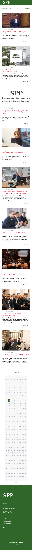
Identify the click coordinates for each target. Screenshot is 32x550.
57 (6, 395)
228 (14, 450)
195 (12, 439)
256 (25, 458)
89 (6, 405)
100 (14, 408)
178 (9, 434)
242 (9, 455)
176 (25, 431)
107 (12, 411)
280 (25, 465)
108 (14, 411)
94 (20, 405)
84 (14, 403)
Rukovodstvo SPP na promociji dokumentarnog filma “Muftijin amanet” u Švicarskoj (15, 273)
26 (9, 384)
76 (14, 400)
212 (14, 445)
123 (12, 416)
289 (6, 471)
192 (25, 437)
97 (6, 408)
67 (11, 398)
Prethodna (17, 372)
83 (11, 403)
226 (9, 450)
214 (20, 445)
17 (6, 382)
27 (11, 384)
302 (20, 473)
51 (11, 392)
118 (20, 413)
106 (9, 411)
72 (25, 398)
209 (6, 445)
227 (12, 450)
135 (23, 418)
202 (9, 442)
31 (22, 384)
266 (9, 463)
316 (19, 478)
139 (12, 421)
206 (20, 442)
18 (9, 382)
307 (12, 476)
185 (6, 437)
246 (20, 455)
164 (14, 429)
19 (11, 382)
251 (12, 458)
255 (23, 458)
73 (6, 400)
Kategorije (4, 8)
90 (9, 405)
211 (12, 445)
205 (17, 442)
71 (22, 398)
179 (12, 434)
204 (14, 442)
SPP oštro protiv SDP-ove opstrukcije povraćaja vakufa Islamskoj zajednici (15, 70)
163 (12, 429)
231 (23, 450)
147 (12, 424)
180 (14, 434)
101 (17, 408)
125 (17, 416)
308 (14, 476)
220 (14, 447)
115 (12, 413)
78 (20, 400)
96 (25, 405)
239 (23, 452)
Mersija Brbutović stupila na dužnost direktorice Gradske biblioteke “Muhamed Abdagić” (15, 151)
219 (12, 447)
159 (23, 426)
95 (22, 405)
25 (6, 384)
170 (9, 431)
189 (17, 437)
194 (9, 439)
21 (17, 382)
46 (20, 390)
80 (25, 400)
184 (25, 434)
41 (6, 390)
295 (23, 471)
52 (14, 392)
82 (9, 403)
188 (14, 437)
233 (6, 452)
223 (23, 447)
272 (25, 463)
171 (12, 431)
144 (25, 421)
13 (17, 379)
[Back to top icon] (16, 541)
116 (14, 413)
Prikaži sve (27, 8)
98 (9, 408)
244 (14, 455)
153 (6, 426)
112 (25, 411)
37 (17, 387)
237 (17, 452)
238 (20, 452)
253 (17, 458)
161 (6, 429)
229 (17, 450)
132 (14, 418)
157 (17, 426)
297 (6, 473)
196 (14, 439)
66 (9, 398)
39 (22, 387)
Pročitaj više (25, 41)
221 (17, 447)
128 (25, 416)
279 (23, 465)
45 (17, 390)
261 (17, 460)
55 (22, 392)
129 (6, 418)
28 (14, 384)
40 (25, 387)
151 (23, 424)
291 (12, 471)
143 (23, 421)
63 (22, 395)
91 (11, 405)
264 (25, 460)
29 (17, 384)
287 (23, 468)
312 (25, 476)
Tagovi (10, 8)
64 (25, 395)
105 (6, 411)
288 (25, 468)
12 (14, 379)
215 (23, 445)
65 (6, 398)
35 (11, 387)
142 (20, 421)
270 (20, 463)
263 (23, 460)
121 (6, 416)
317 (21, 478)
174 (20, 431)
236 (14, 452)
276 (14, 465)
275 (12, 465)
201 (6, 442)
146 (9, 424)
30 (20, 384)
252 (14, 458)
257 (6, 460)
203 (12, 442)
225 (6, 450)
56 (25, 392)
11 (11, 379)
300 (14, 473)
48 (25, 390)
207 (23, 442)
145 (6, 424)
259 (12, 460)
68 (14, 398)
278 (20, 465)
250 (9, 458)
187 (12, 437)
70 (20, 398)
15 (22, 379)
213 (17, 445)
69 (17, 398)
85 (17, 403)
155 (12, 426)
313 (10, 478)
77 (17, 400)
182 (20, 434)
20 (14, 382)
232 (25, 450)
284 (14, 468)
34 (9, 387)
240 (25, 452)
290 (9, 471)
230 (20, 450)
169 (6, 431)
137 (6, 421)
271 (23, 463)
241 (6, 455)
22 (20, 382)
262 (20, 460)
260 (14, 460)
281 (6, 468)
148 (14, 424)
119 (23, 413)
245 (17, 455)
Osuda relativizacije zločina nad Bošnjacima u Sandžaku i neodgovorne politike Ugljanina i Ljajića (15, 112)
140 (14, 421)
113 (6, 413)
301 (17, 473)
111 (23, 411)
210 (9, 445)
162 (9, 429)
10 (9, 379)
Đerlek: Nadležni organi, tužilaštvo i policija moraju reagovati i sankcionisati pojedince (14, 32)
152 (25, 424)
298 (9, 473)
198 (20, 439)
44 (14, 390)
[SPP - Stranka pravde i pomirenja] (6, 2)
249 (6, 458)
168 (25, 429)
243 (12, 455)
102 (20, 408)
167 (23, 429)
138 (9, 421)
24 (25, 382)
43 (11, 390)
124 (14, 416)
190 (20, 437)
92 (14, 405)
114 (9, 413)
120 (25, 413)
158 (20, 426)
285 (17, 468)
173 (17, 431)
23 (22, 382)
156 (14, 426)
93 (17, 405)
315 (16, 478)
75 (11, 400)
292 (14, 471)
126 (20, 416)
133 (17, 418)
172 (14, 431)
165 (17, 429)
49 (6, 392)
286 (20, 468)
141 (17, 421)
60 (14, 395)
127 (23, 416)
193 (6, 439)
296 (25, 471)
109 (17, 411)
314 (13, 478)
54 (20, 392)
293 (17, 471)
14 (20, 379)
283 (12, 468)
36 (14, 387)
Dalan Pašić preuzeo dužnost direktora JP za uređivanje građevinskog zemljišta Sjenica (15, 192)
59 (11, 395)
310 (20, 476)
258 (9, 460)
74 (9, 400)
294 (20, 471)
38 (20, 387)
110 (20, 411)
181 (17, 434)
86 (20, 403)
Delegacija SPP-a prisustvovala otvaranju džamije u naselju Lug (13, 314)
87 (22, 403)
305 (6, 476)
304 (25, 473)
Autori (17, 8)
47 (22, 390)
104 (25, 408)
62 (20, 395)
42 (9, 390)
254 (20, 458)
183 (23, 434)
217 (6, 447)
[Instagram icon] (17, 544)
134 (20, 418)
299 (12, 473)
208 (25, 442)
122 (9, 416)
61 (17, 395)
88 (25, 403)
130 (9, 418)
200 (25, 439)
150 (20, 424)
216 (25, 445)
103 (23, 408)
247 (23, 455)
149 (17, 424)
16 (25, 379)
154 (9, 426)
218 (9, 447)
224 (25, 447)
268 (14, 463)
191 (23, 437)
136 (25, 418)
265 (6, 463)
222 (20, 447)
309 (17, 476)
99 (11, 408)
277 (17, 465)
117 (17, 413)
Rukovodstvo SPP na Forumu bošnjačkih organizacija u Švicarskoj (13, 233)
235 (12, 452)
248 (25, 455)
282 (9, 468)
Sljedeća (15, 482)
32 (25, 384)
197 (17, 439)
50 (9, 392)
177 (6, 434)
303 (23, 473)
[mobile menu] (30, 2)
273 (6, 465)
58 (9, 395)
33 (6, 387)
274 (9, 465)
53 (17, 392)
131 (12, 418)
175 (23, 431)
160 (25, 426)
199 (23, 439)
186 (9, 437)
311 (23, 476)
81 (6, 403)
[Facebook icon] (15, 544)
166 (20, 429)
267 (12, 463)
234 (9, 452)
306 (9, 476)
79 (22, 400)
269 (17, 463)
